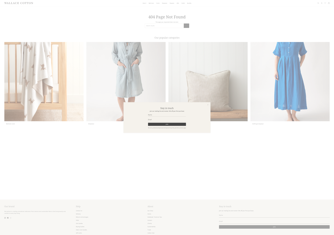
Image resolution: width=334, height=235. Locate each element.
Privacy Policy (172, 127)
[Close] (208, 105)
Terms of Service (180, 127)
